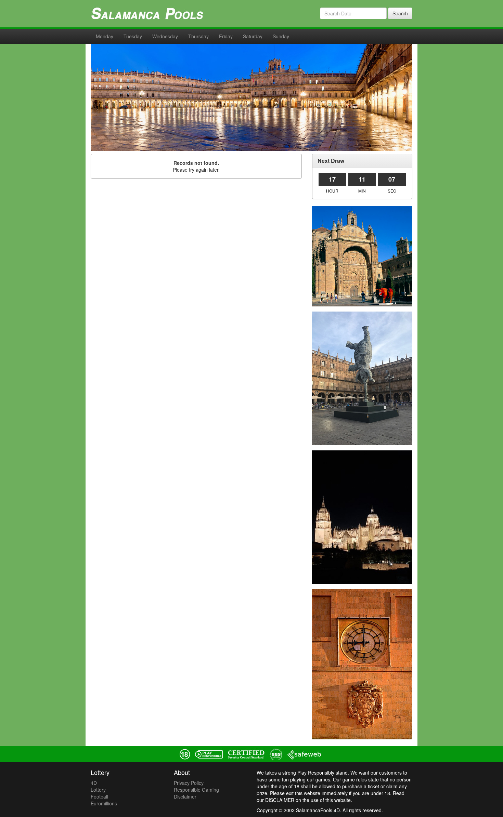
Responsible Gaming (196, 789)
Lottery (98, 789)
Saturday (252, 36)
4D (94, 782)
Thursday (198, 36)
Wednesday (165, 36)
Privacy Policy (189, 782)
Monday (104, 36)
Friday (226, 36)
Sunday (281, 36)
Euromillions (104, 803)
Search (400, 13)
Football (99, 796)
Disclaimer (185, 796)
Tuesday (133, 36)
